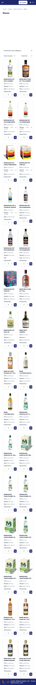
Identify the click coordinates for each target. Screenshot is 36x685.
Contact (23, 2)
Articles (10, 9)
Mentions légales (21, 681)
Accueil (4, 9)
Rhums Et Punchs (18, 9)
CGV (28, 681)
